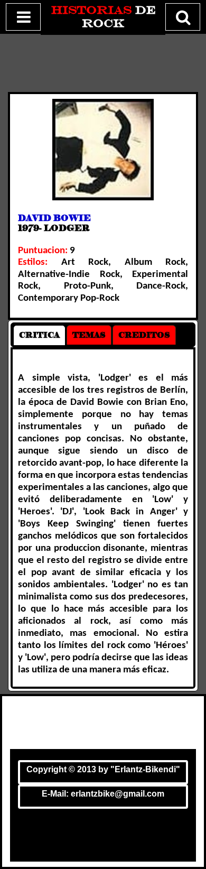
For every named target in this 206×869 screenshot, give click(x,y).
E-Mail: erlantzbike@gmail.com (103, 793)
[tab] (39, 335)
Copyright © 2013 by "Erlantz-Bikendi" (103, 769)
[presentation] (39, 335)
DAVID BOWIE (54, 218)
